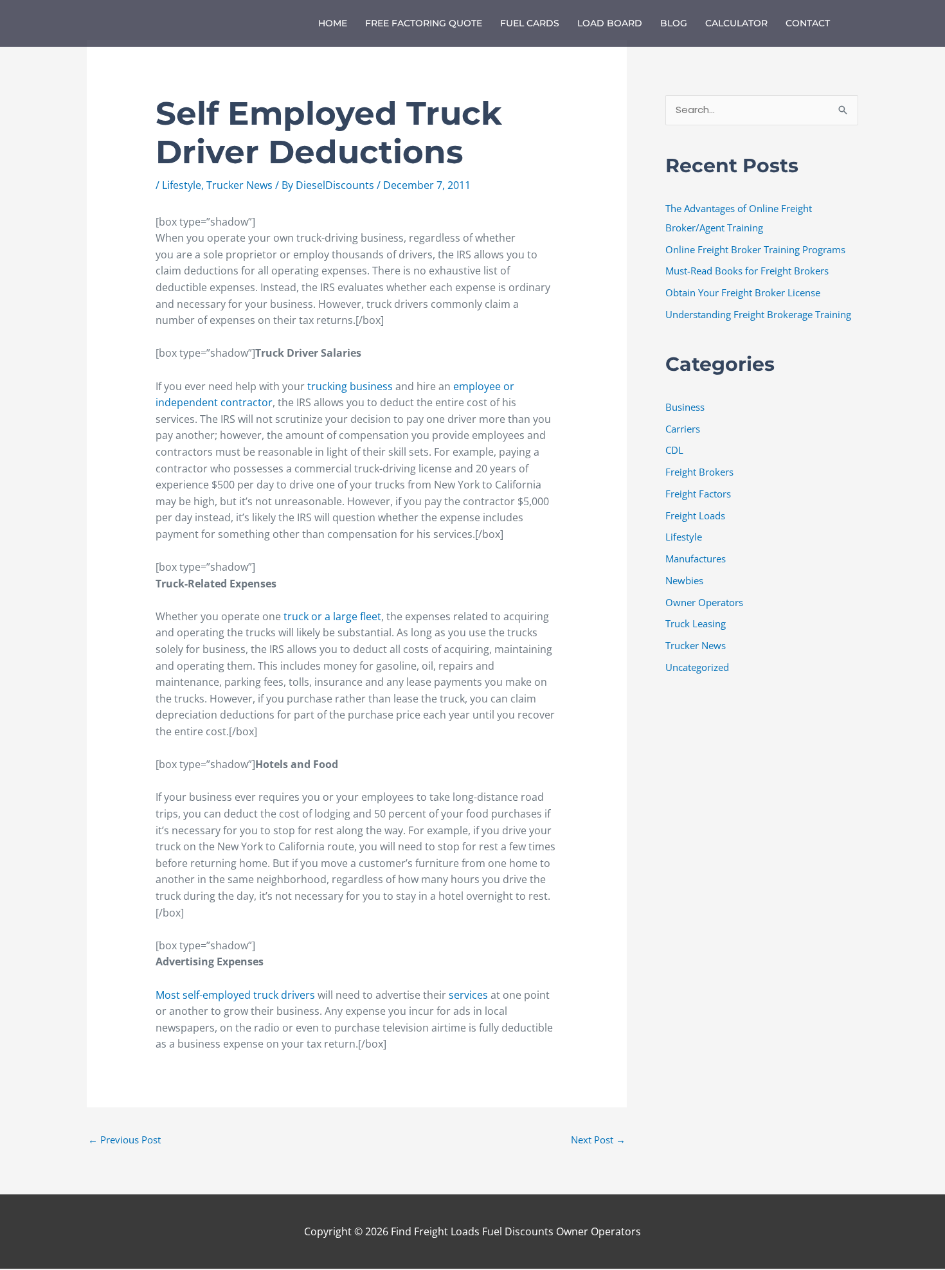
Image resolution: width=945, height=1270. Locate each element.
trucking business (350, 386)
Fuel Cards (529, 23)
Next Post (598, 1139)
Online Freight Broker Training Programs (755, 249)
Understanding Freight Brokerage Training (758, 314)
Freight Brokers (699, 471)
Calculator (736, 23)
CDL (674, 449)
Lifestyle (181, 185)
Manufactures (695, 558)
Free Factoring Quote (423, 23)
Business (685, 406)
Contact (808, 23)
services (470, 995)
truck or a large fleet (332, 616)
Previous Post (124, 1139)
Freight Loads (695, 515)
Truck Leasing (695, 623)
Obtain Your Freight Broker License (742, 292)
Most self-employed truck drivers (235, 995)
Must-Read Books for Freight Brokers (747, 270)
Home (332, 23)
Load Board (609, 23)
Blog (673, 23)
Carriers (682, 428)
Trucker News (239, 185)
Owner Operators (704, 602)
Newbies (684, 580)
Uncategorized (697, 667)
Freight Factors (698, 493)
